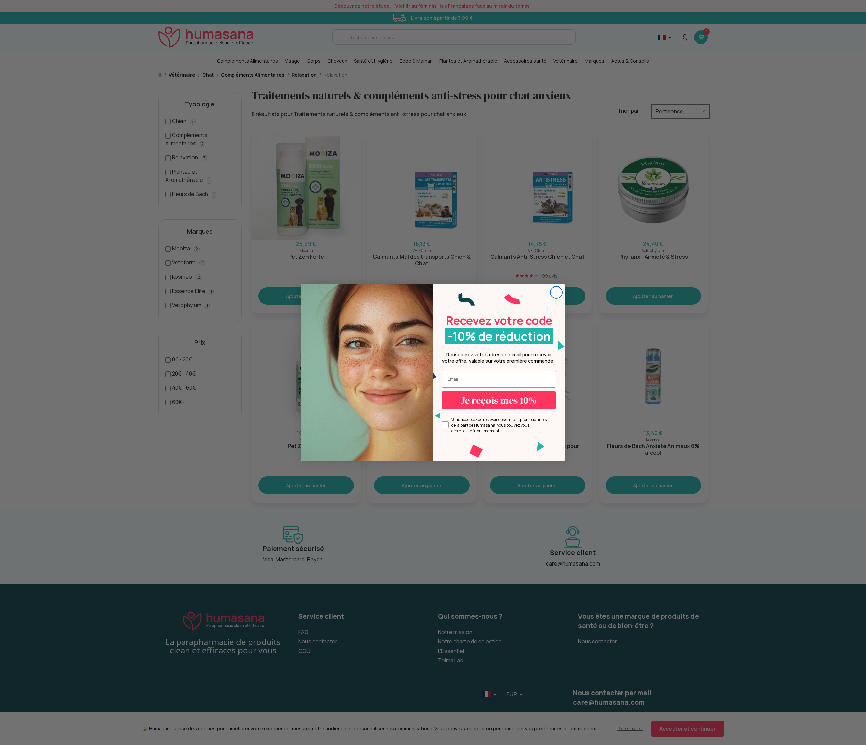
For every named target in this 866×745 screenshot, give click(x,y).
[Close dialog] (556, 292)
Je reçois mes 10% (499, 400)
